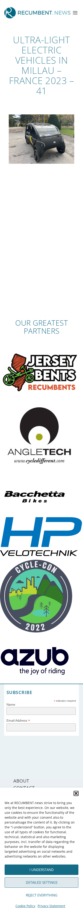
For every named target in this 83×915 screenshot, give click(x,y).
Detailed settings (41, 882)
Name (10, 704)
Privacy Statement (51, 906)
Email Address (18, 720)
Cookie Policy (25, 906)
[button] (76, 793)
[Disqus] (41, 251)
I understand (42, 869)
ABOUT (21, 781)
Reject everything (41, 895)
